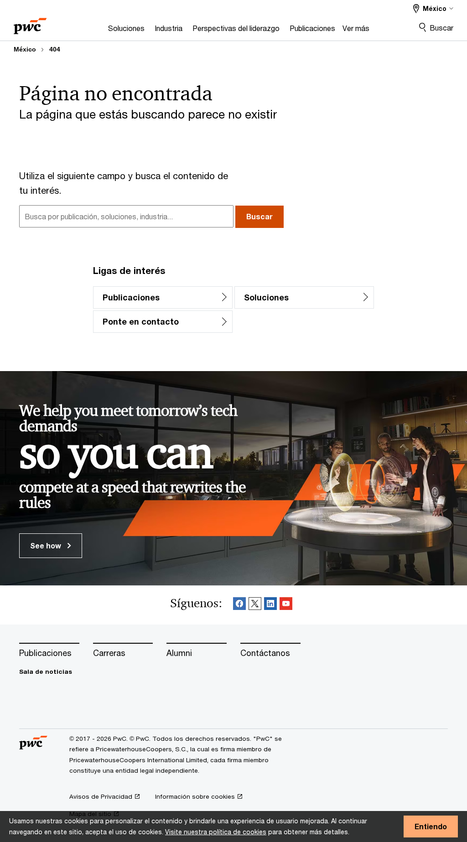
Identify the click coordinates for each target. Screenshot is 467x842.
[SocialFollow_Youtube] (286, 605)
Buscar (441, 27)
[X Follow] (255, 605)
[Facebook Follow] (239, 605)
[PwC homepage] (30, 23)
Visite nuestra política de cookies (215, 832)
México (25, 49)
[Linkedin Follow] (270, 605)
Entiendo (431, 826)
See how (46, 545)
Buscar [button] (259, 216)
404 (54, 49)
